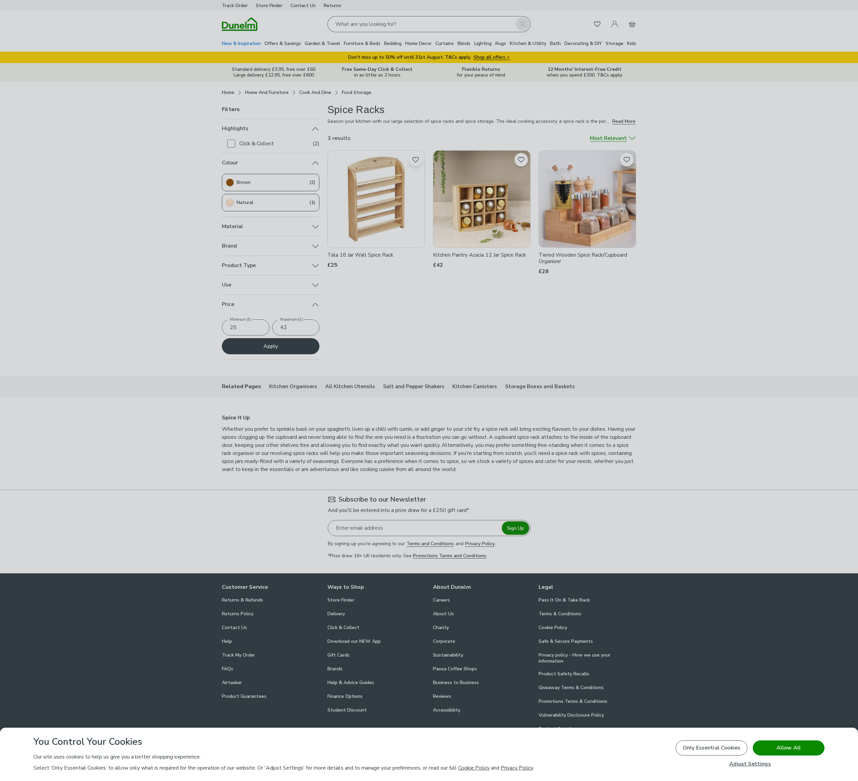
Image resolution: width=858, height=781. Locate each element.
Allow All (789, 747)
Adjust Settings (750, 764)
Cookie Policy (474, 768)
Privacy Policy (517, 768)
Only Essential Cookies (712, 747)
